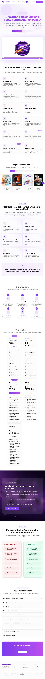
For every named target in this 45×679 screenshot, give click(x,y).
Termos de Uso (26, 666)
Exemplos (15, 1)
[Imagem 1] (24, 184)
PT (26, 1)
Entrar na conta (28, 30)
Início (10, 1)
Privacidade (25, 667)
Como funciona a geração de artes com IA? (13, 598)
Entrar (33, 1)
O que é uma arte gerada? (9, 635)
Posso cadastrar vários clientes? (11, 610)
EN (29, 1)
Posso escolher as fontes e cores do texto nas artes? (15, 627)
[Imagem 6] (29, 184)
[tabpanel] (22, 183)
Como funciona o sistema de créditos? (12, 606)
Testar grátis (39, 1)
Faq (23, 1)
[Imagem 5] (28, 184)
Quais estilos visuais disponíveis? (11, 631)
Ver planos (22, 651)
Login (14, 667)
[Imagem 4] (27, 184)
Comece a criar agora (11, 508)
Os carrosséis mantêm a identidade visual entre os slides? (16, 623)
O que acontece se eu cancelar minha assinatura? (15, 614)
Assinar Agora (30, 349)
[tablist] (22, 171)
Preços (19, 1)
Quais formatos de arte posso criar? (11, 602)
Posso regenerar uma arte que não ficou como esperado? (16, 619)
